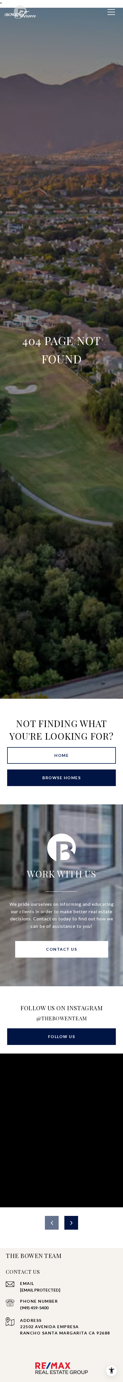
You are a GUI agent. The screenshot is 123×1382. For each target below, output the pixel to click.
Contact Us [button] (61, 949)
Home (61, 755)
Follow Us (61, 1036)
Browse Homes (61, 777)
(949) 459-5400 (34, 1307)
